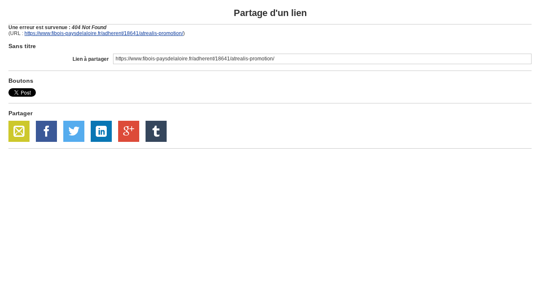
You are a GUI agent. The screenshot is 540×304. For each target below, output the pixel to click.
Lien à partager (91, 59)
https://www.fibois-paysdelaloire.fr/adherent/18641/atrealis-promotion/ (103, 33)
